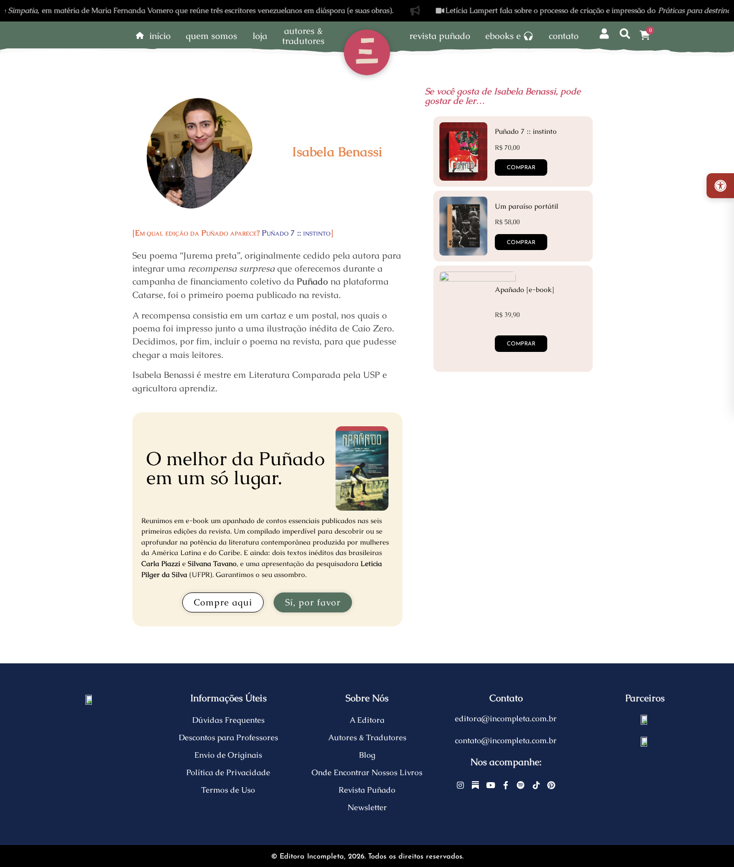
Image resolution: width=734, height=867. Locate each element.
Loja (260, 35)
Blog (367, 755)
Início (160, 35)
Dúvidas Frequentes (228, 720)
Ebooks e (503, 35)
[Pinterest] (551, 785)
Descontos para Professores (228, 737)
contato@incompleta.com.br (506, 740)
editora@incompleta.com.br (506, 718)
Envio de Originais (228, 755)
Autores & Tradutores (367, 737)
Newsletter (367, 807)
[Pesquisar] (625, 34)
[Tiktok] (536, 785)
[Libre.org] (645, 719)
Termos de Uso (228, 790)
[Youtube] (490, 785)
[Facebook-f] (505, 785)
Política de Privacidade (228, 772)
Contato (564, 35)
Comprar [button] (521, 168)
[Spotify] (521, 785)
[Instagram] (460, 785)
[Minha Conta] (604, 34)
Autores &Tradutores (303, 35)
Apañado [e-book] (524, 289)
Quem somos (211, 35)
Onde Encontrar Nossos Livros (367, 772)
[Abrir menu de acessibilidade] (720, 185)
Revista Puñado (439, 35)
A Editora (367, 720)
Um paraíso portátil (526, 206)
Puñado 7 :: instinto (296, 233)
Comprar (521, 344)
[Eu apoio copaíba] (645, 741)
